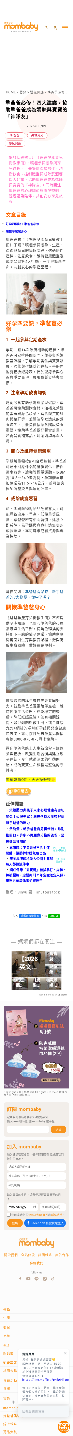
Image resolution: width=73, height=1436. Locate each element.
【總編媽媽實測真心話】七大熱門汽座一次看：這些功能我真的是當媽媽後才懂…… (36, 983)
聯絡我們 (36, 1263)
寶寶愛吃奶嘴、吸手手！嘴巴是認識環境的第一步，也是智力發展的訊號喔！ (53, 956)
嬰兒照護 (37, 92)
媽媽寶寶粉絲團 (30, 916)
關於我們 (11, 1255)
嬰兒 (22, 92)
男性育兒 (37, 135)
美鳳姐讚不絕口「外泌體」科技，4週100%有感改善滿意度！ (53, 983)
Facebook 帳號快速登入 (47, 1223)
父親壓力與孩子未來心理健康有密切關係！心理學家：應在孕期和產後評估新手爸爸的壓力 (35, 816)
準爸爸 (14, 135)
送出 (58, 1129)
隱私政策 (56, 1215)
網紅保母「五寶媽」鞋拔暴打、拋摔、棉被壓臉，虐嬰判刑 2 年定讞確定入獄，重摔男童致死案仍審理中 (36, 875)
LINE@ (54, 916)
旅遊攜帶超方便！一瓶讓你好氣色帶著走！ (20, 983)
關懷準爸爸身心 (16, 231)
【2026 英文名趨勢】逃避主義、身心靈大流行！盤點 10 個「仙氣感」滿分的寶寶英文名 (28, 963)
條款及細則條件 (38, 1215)
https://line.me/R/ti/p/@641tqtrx (43, 1379)
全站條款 (28, 1255)
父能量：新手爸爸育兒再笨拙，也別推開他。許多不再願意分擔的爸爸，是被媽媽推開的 (35, 835)
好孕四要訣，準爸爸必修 (22, 224)
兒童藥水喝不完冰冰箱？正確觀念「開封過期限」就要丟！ (53, 969)
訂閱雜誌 (45, 1255)
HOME (11, 92)
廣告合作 (62, 1255)
